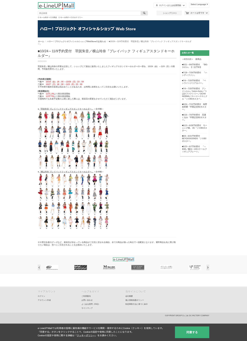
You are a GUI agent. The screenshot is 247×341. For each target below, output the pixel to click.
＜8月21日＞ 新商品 (191, 59)
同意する (192, 332)
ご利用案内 (86, 296)
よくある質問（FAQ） (90, 304)
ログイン (41, 296)
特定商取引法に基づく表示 (136, 304)
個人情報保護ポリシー (134, 300)
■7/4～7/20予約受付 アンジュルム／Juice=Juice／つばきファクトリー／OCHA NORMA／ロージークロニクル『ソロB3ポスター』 (194, 93)
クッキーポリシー (86, 335)
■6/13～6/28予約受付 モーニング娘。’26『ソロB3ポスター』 (194, 128)
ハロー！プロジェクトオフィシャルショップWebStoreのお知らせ (76, 41)
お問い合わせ (87, 300)
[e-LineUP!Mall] (56, 6)
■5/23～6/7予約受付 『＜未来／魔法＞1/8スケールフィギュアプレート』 (194, 149)
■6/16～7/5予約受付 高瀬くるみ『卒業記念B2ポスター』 (194, 117)
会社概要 (129, 296)
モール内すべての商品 (48, 17)
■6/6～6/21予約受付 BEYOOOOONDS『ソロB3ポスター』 (194, 138)
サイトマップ (87, 308)
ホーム (41, 41)
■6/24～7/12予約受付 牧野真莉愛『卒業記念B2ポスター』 (194, 106)
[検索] (144, 13)
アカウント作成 (44, 300)
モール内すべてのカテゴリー (71, 17)
